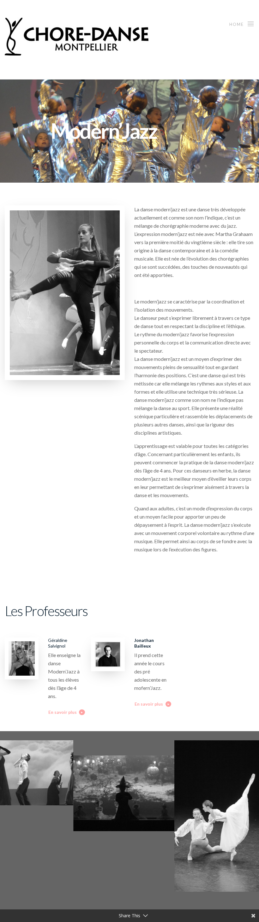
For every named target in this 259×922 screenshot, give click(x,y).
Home (237, 24)
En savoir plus (62, 712)
